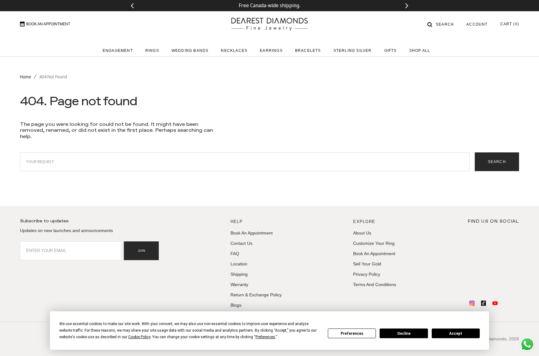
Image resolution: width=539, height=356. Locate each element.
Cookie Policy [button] (139, 337)
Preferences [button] (265, 337)
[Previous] (132, 5)
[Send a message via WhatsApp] (527, 344)
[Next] (407, 5)
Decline (403, 333)
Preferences (352, 333)
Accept (455, 333)
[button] (440, 24)
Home (25, 77)
